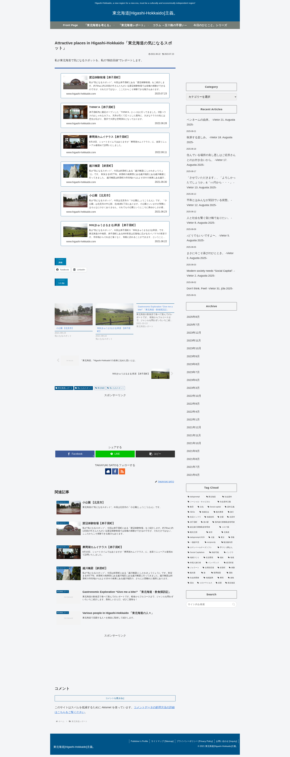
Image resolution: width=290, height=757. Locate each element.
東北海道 (101, 388)
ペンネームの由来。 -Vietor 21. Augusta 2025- (211, 122)
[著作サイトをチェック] (108, 471)
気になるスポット (84, 388)
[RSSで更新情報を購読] (122, 471)
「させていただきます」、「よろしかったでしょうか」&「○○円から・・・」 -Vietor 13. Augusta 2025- (211, 182)
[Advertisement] (115, 419)
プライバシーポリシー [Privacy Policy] (195, 741)
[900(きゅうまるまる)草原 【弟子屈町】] (115, 314)
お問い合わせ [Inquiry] (226, 741)
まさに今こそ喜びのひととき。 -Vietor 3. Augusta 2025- (210, 256)
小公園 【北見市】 (65, 328)
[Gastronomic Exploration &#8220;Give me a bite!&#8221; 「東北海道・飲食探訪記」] (156, 315)
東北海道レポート (65, 388)
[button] (155, 454)
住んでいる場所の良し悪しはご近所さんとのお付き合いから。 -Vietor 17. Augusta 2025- (211, 160)
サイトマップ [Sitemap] (162, 741)
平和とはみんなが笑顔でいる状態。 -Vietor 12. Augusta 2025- (209, 202)
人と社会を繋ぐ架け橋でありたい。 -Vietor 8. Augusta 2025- (209, 220)
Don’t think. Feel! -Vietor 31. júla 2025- (210, 288)
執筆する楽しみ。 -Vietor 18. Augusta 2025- (209, 140)
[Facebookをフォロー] (115, 471)
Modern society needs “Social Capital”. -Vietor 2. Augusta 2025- (211, 273)
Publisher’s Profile (139, 741)
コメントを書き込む (115, 698)
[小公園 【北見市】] (74, 314)
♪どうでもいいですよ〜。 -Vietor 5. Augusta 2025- (208, 238)
